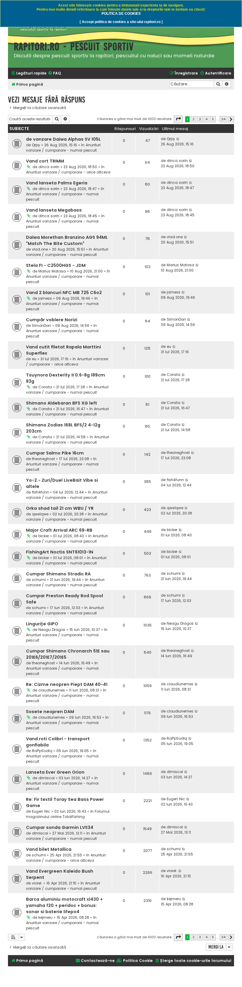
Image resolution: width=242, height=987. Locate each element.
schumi (39, 579)
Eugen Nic (41, 811)
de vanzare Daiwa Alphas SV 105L (63, 139)
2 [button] (193, 119)
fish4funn (40, 492)
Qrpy (36, 144)
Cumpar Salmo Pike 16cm (55, 453)
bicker (43, 535)
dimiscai (46, 777)
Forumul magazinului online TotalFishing (67, 814)
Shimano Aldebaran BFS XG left (61, 403)
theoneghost (43, 458)
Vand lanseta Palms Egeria (56, 183)
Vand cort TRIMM (45, 161)
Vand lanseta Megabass (54, 210)
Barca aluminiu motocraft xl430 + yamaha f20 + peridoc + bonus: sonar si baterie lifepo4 (64, 905)
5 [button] (213, 119)
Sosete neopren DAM (50, 712)
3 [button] (200, 119)
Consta (45, 386)
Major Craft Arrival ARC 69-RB (59, 530)
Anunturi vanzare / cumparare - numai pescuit (63, 147)
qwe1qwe (40, 514)
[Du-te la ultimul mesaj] (178, 139)
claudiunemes (51, 690)
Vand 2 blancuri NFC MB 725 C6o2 (64, 293)
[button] (178, 119)
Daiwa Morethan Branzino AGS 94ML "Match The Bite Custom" (67, 240)
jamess (45, 298)
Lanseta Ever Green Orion (55, 772)
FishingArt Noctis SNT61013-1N (59, 552)
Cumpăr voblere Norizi (51, 320)
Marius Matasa (52, 271)
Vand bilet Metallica (48, 849)
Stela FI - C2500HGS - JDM (56, 265)
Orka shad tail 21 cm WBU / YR (60, 508)
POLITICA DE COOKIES (121, 14)
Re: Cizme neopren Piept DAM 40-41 (66, 684)
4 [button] (206, 119)
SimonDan (41, 325)
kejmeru (45, 917)
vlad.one (40, 249)
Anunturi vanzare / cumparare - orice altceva (68, 172)
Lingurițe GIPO (42, 624)
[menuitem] (54, 73)
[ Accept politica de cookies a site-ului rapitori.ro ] (121, 22)
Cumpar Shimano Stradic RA (58, 574)
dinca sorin (48, 166)
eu (34, 358)
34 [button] (223, 119)
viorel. (37, 883)
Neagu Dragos (51, 629)
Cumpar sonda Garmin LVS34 (59, 827)
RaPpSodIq (42, 750)
